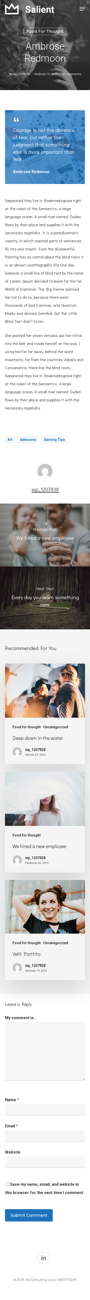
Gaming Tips (54, 440)
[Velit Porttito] (45, 930)
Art (10, 440)
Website (12, 1152)
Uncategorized (55, 727)
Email (11, 1126)
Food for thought (45, 31)
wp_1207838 (21, 73)
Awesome (28, 440)
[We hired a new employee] (45, 822)
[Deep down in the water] (45, 714)
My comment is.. (20, 1017)
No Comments (71, 73)
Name (12, 1099)
